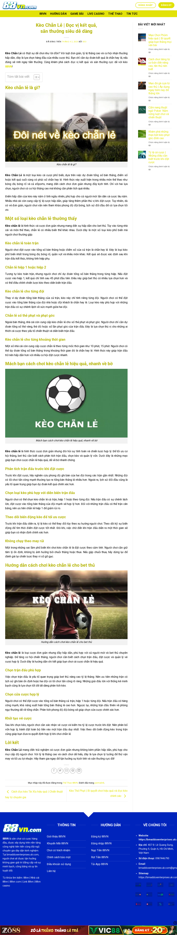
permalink (99, 782)
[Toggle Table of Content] (35, 77)
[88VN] (20, 5)
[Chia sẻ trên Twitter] (60, 771)
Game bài (77, 13)
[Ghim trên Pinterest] (73, 771)
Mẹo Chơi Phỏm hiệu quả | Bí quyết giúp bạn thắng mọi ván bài (159, 40)
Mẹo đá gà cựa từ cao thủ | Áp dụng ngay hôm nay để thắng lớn (159, 88)
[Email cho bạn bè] (66, 771)
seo (85, 42)
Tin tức (132, 13)
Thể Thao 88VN (70, 782)
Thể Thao (115, 13)
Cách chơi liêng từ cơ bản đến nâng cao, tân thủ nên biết (159, 64)
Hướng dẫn (58, 13)
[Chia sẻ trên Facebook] (54, 771)
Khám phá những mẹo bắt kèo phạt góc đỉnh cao (159, 135)
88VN (42, 13)
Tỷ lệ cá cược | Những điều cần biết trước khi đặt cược (158, 157)
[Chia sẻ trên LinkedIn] (79, 771)
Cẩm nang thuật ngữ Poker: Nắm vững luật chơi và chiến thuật (158, 112)
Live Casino (96, 13)
